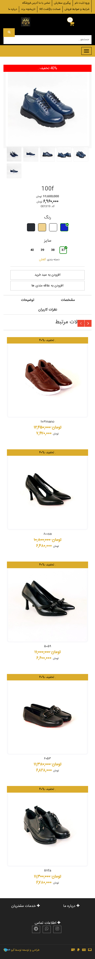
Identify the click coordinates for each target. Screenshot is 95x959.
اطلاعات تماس (46, 923)
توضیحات (27, 300)
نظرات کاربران (47, 310)
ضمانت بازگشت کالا (50, 9)
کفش (42, 259)
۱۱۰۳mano (47, 422)
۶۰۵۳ (47, 758)
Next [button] (88, 323)
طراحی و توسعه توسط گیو (24, 950)
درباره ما (12, 9)
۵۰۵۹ (47, 646)
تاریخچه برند (28, 9)
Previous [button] (80, 323)
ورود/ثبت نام (82, 3)
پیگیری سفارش (62, 3)
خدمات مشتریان (24, 906)
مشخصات (68, 300)
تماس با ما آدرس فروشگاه (36, 3)
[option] (47, 387)
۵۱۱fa (47, 870)
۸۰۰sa (47, 534)
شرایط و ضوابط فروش (77, 9)
